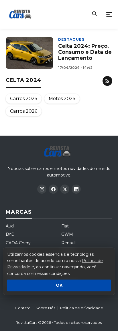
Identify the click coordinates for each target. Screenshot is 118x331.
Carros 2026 (23, 111)
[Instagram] (41, 189)
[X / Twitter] (64, 189)
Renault (69, 242)
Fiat (65, 226)
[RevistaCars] (59, 151)
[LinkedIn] (76, 189)
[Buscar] (94, 14)
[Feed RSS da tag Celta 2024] (107, 81)
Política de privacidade (81, 308)
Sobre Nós (45, 308)
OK (59, 285)
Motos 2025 (62, 98)
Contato (23, 308)
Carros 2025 (23, 98)
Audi (10, 226)
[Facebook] (53, 189)
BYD (10, 234)
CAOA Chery (18, 242)
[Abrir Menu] (109, 14)
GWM (67, 234)
